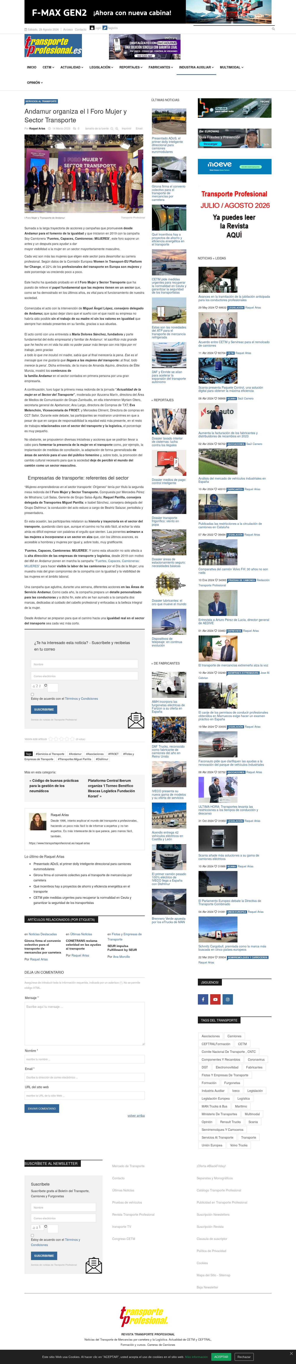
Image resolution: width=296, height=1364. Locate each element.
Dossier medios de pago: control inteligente (169, 481)
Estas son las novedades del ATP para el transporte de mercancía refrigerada (169, 332)
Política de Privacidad (211, 1251)
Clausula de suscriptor (212, 1238)
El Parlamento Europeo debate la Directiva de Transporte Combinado (229, 902)
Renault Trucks (230, 1122)
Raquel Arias (37, 128)
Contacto (80, 29)
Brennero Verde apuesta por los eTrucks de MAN (168, 920)
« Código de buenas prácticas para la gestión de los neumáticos (54, 785)
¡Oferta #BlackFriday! (211, 1166)
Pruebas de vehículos (127, 1202)
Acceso (68, 29)
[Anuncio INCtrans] (190, 47)
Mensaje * (32, 998)
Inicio (31, 67)
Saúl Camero (246, 398)
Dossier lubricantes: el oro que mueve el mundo (169, 602)
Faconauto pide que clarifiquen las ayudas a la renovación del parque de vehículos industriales (231, 762)
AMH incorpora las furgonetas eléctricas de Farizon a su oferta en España (168, 706)
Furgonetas (232, 1083)
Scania (253, 1122)
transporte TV (121, 1226)
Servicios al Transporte (41, 101)
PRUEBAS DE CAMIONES (241, 580)
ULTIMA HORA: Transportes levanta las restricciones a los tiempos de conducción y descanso (228, 809)
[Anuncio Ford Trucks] (148, 12)
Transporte (248, 1137)
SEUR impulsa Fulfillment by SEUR (122, 948)
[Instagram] (228, 999)
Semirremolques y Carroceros (247, 957)
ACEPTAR (221, 1357)
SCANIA (232, 398)
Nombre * (31, 1050)
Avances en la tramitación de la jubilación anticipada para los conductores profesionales (234, 298)
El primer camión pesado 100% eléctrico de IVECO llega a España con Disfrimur (169, 879)
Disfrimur (103, 759)
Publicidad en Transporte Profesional (222, 1202)
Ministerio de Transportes (219, 1114)
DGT (205, 1067)
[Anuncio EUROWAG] (235, 138)
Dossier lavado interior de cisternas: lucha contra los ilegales (167, 441)
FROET (114, 754)
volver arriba (136, 1115)
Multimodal (230, 67)
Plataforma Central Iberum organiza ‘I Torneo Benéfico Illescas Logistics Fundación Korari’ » (111, 788)
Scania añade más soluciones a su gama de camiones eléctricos (228, 857)
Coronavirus (256, 1059)
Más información (196, 1357)
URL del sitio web (37, 1087)
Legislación (99, 67)
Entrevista (234, 630)
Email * (29, 1069)
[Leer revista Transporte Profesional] (235, 215)
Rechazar (244, 1357)
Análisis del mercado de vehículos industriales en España (232, 480)
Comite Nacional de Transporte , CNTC (229, 1051)
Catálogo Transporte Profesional (219, 1190)
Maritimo (241, 1106)
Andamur (76, 754)
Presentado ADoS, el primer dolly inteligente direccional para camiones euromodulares (167, 145)
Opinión (33, 82)
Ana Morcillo (121, 956)
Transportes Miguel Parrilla (75, 759)
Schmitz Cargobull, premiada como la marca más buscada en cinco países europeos (232, 948)
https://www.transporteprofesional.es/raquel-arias (59, 843)
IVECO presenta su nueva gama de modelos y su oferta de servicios (169, 794)
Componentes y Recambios (221, 1059)
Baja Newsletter (207, 1287)
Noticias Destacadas (43, 934)
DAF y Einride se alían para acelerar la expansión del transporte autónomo (169, 377)
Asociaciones (96, 754)
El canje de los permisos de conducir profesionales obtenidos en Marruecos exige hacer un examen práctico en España (233, 715)
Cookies (202, 1263)
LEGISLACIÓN (235, 307)
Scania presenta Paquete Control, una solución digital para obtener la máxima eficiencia (230, 389)
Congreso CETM (123, 1238)
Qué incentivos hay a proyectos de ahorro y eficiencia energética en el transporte (168, 239)
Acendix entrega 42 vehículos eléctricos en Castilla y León (167, 835)
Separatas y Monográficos (215, 1178)
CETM (47, 67)
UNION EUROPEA (237, 911)
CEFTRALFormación (216, 1044)
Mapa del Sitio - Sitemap (213, 1275)
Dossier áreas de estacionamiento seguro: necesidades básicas (169, 562)
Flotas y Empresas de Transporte (225, 1075)
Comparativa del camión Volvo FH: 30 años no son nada (233, 570)
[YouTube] (215, 999)
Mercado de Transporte (128, 1166)
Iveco (236, 1090)
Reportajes (129, 67)
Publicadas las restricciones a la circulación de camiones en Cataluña (230, 525)
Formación (209, 1083)
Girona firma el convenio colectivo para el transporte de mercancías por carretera (42, 946)
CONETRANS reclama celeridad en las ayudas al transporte (83, 944)
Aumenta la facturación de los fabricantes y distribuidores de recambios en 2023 (228, 434)
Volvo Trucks (238, 1145)
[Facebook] (203, 999)
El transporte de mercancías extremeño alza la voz (233, 665)
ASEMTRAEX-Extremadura (243, 672)
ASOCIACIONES (236, 444)
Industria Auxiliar (195, 67)
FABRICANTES (235, 489)
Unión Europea (212, 1145)
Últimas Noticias (81, 934)
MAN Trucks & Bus (214, 1106)
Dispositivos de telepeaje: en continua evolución (167, 641)
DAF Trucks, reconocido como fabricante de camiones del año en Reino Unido (168, 751)
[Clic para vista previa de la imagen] (84, 173)
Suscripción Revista (210, 1226)
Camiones (234, 1036)
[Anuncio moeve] (235, 166)
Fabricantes (159, 67)
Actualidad (70, 67)
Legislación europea (216, 1098)
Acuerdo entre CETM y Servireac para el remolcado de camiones (234, 343)
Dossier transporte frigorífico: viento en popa (165, 521)
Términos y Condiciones (81, 698)
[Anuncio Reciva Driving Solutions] (235, 108)
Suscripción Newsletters (213, 1214)
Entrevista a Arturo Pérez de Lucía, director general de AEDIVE (233, 621)
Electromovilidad (227, 1067)
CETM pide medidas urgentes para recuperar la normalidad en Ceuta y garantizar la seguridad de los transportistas (169, 286)
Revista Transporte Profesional (133, 1214)
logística (243, 1098)
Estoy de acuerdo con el (64, 698)
